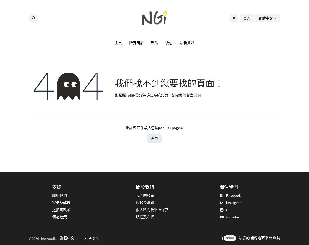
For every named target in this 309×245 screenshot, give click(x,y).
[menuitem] (118, 43)
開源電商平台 (261, 238)
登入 (246, 18)
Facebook (233, 195)
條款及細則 (145, 202)
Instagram (234, 202)
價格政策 (59, 217)
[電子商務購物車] (234, 18)
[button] (33, 18)
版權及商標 (145, 217)
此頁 (197, 95)
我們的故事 (145, 195)
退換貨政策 (61, 210)
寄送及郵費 (61, 202)
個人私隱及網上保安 (152, 210)
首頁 (154, 138)
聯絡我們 (59, 195)
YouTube (232, 217)
